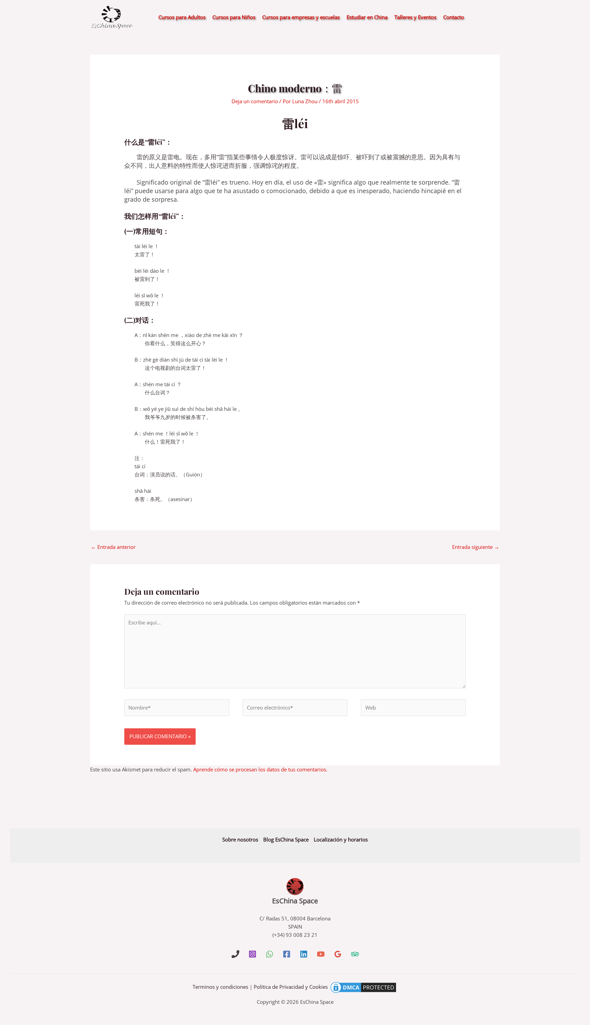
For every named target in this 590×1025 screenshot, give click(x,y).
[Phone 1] (235, 954)
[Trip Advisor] (355, 954)
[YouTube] (321, 954)
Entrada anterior (113, 546)
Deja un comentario (254, 101)
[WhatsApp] (269, 954)
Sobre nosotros (240, 839)
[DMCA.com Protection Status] (363, 986)
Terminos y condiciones (220, 986)
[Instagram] (252, 954)
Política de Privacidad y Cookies (291, 986)
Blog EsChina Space (286, 839)
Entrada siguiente (475, 546)
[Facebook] (287, 954)
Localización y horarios (341, 839)
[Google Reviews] (338, 954)
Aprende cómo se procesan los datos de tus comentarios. (260, 769)
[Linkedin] (304, 954)
